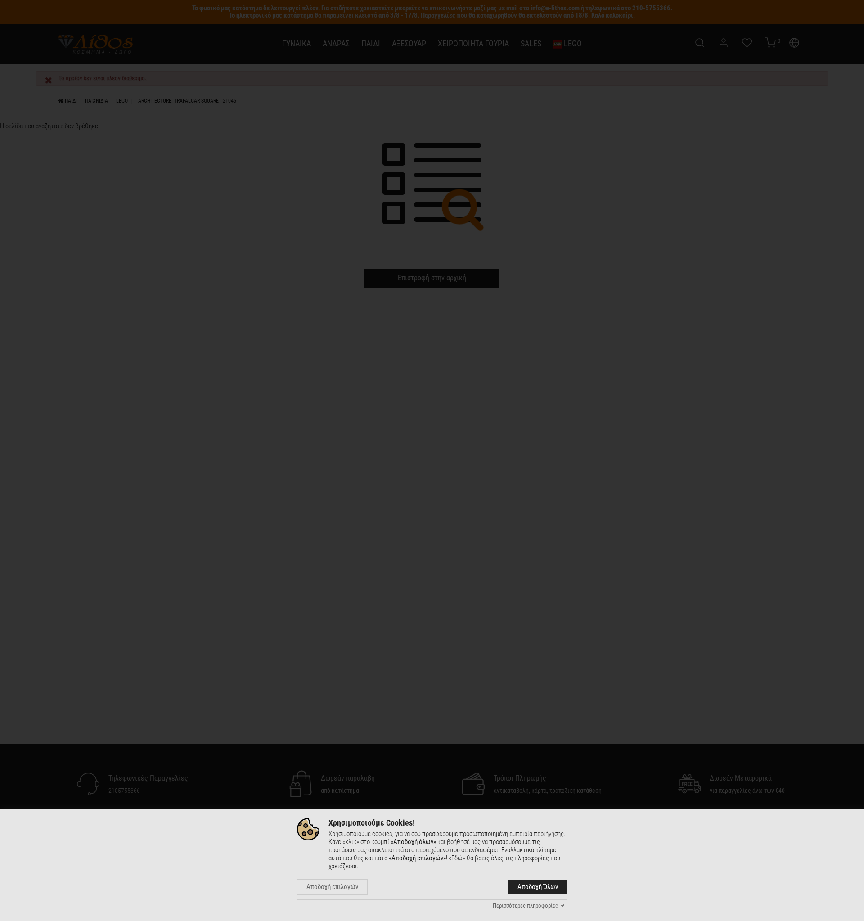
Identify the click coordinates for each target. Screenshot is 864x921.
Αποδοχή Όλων (538, 887)
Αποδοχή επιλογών (332, 887)
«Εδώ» (457, 858)
